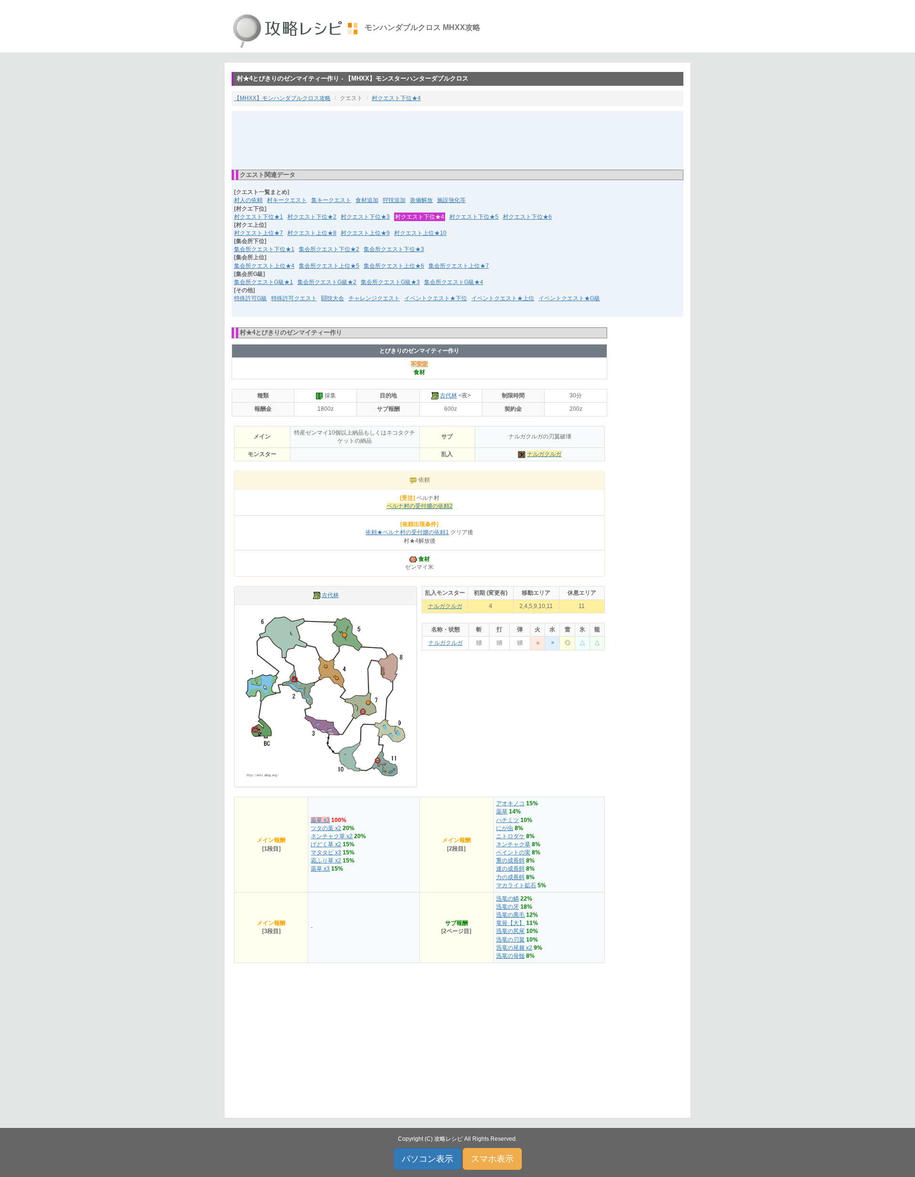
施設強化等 (451, 200)
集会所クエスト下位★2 (329, 249)
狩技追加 (394, 200)
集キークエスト (331, 200)
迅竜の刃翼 (510, 939)
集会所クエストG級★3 (390, 282)
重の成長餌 (510, 860)
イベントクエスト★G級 (569, 298)
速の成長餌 (510, 868)
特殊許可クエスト (294, 298)
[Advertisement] (457, 139)
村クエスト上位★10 (420, 233)
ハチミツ (507, 820)
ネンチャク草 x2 (332, 836)
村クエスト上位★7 (258, 233)
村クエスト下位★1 (258, 216)
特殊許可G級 (250, 298)
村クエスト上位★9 (365, 233)
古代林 (448, 395)
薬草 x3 (320, 820)
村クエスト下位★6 (527, 216)
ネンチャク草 (513, 844)
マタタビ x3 (326, 852)
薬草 (502, 811)
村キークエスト (287, 200)
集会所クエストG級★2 (326, 282)
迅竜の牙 (507, 906)
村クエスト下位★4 (396, 98)
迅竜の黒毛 (510, 915)
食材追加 (367, 200)
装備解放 (421, 200)
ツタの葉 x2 (326, 828)
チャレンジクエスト (374, 298)
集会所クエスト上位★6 (394, 266)
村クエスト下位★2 (311, 216)
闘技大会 (332, 298)
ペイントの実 (513, 852)
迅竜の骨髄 (510, 956)
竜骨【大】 (510, 923)
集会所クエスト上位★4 (264, 266)
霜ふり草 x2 (326, 860)
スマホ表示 (492, 1159)
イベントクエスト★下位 (435, 298)
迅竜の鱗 (507, 898)
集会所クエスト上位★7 (458, 266)
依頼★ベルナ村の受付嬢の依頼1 (407, 532)
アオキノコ (510, 803)
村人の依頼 (248, 200)
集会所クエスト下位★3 (394, 249)
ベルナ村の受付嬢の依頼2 (419, 506)
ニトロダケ (510, 836)
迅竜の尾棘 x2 (514, 947)
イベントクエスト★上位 (502, 298)
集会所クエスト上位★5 (329, 266)
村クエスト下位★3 (365, 216)
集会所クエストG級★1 (263, 282)
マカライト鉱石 (516, 885)
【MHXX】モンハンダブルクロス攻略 (282, 98)
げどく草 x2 (326, 844)
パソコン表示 (427, 1159)
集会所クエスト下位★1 (264, 249)
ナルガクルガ (544, 454)
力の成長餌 (510, 877)
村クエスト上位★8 (311, 233)
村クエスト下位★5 (473, 216)
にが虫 (504, 828)
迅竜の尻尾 (510, 931)
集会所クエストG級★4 (453, 282)
